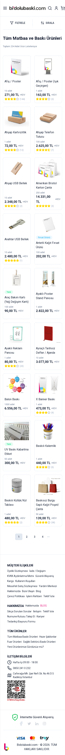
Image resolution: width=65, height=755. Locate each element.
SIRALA (50, 22)
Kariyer (41, 616)
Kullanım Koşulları (25, 581)
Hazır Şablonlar (48, 636)
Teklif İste (49, 596)
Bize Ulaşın (28, 591)
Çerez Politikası (16, 596)
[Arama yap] (50, 8)
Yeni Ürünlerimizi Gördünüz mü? (25, 646)
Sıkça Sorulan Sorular (19, 611)
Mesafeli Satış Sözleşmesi (22, 586)
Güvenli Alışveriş (44, 576)
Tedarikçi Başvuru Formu (21, 621)
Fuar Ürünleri (14, 641)
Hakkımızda (14, 591)
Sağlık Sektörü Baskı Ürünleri (39, 641)
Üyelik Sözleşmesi (17, 571)
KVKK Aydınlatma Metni (20, 576)
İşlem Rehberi (34, 596)
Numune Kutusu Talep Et (21, 616)
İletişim (37, 611)
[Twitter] (29, 723)
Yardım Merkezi (48, 586)
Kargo (10, 581)
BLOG (43, 605)
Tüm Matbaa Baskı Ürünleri (22, 636)
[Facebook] (21, 723)
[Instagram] (44, 723)
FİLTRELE (20, 22)
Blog (38, 591)
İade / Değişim (37, 571)
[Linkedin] (36, 723)
